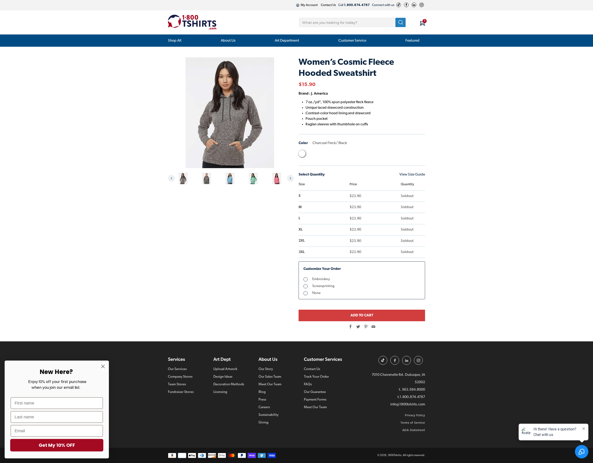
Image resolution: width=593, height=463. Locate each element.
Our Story (266, 369)
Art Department (287, 41)
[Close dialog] (103, 366)
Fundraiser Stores (181, 392)
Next (290, 178)
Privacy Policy (415, 415)
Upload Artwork (225, 369)
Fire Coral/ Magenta (337, 154)
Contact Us (328, 5)
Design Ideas (222, 377)
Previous (171, 178)
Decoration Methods (228, 384)
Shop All (174, 41)
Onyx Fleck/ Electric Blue (372, 154)
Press (262, 399)
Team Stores (177, 384)
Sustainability (268, 415)
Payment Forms (315, 399)
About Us (228, 41)
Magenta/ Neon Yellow (354, 154)
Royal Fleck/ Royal (390, 154)
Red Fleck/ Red (381, 154)
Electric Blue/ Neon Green (319, 154)
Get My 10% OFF (57, 445)
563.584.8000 (413, 390)
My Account (309, 5)
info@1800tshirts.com (407, 404)
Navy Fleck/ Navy (363, 154)
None (316, 293)
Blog (262, 392)
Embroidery (321, 279)
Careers (264, 407)
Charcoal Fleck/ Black (302, 153)
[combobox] (352, 22)
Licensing (220, 392)
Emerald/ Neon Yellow (328, 154)
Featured (412, 41)
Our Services (177, 369)
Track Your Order (316, 377)
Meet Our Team (270, 384)
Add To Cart (361, 315)
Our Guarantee (315, 392)
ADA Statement (413, 430)
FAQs (308, 384)
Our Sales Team (270, 377)
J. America (319, 93)
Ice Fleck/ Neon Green (346, 154)
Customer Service (352, 41)
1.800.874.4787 (412, 397)
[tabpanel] (184, 178)
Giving (263, 422)
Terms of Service (413, 422)
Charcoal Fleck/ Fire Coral (310, 154)
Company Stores (180, 377)
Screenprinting (323, 286)
